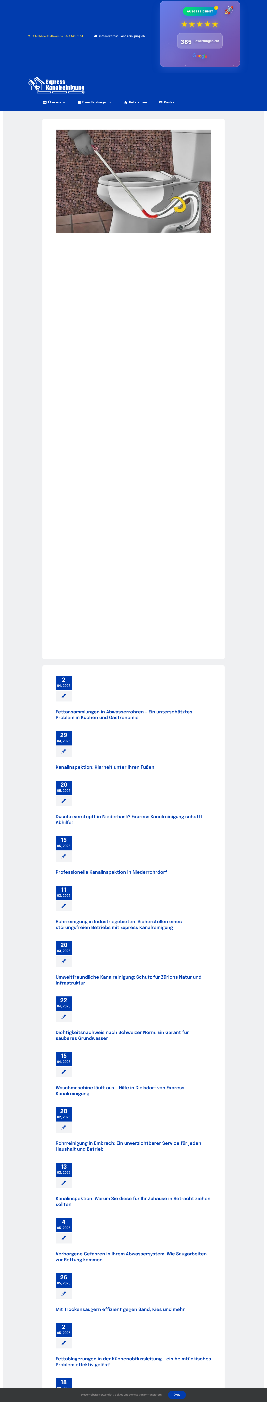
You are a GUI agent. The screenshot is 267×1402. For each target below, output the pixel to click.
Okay (177, 1394)
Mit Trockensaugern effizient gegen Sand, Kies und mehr (120, 1309)
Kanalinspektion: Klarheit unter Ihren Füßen (105, 767)
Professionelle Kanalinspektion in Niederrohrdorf (111, 872)
